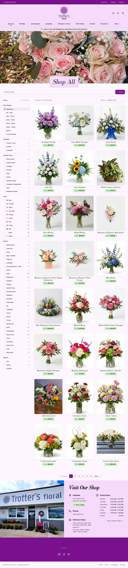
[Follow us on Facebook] (64, 554)
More (116, 24)
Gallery (121, 2)
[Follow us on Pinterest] (68, 554)
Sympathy (49, 24)
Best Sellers (80, 24)
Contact (113, 2)
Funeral (92, 24)
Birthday (22, 24)
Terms (100, 565)
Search (121, 92)
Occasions (104, 24)
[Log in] (118, 13)
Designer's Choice (64, 24)
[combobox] (115, 100)
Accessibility (114, 565)
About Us (104, 2)
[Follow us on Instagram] (59, 554)
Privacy (106, 565)
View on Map (80, 505)
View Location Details (114, 521)
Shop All (11, 24)
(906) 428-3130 (10, 2)
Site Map (122, 565)
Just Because (35, 24)
